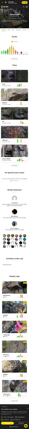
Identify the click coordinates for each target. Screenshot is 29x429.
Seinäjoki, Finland (16, 18)
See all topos (14, 165)
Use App (25, 2)
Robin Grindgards (14, 228)
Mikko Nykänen (14, 216)
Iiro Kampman (14, 202)
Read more (25, 21)
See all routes (14, 58)
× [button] (27, 408)
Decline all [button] (21, 423)
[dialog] (14, 418)
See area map (14, 400)
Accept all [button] (7, 423)
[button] (14, 426)
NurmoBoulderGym (15, 16)
